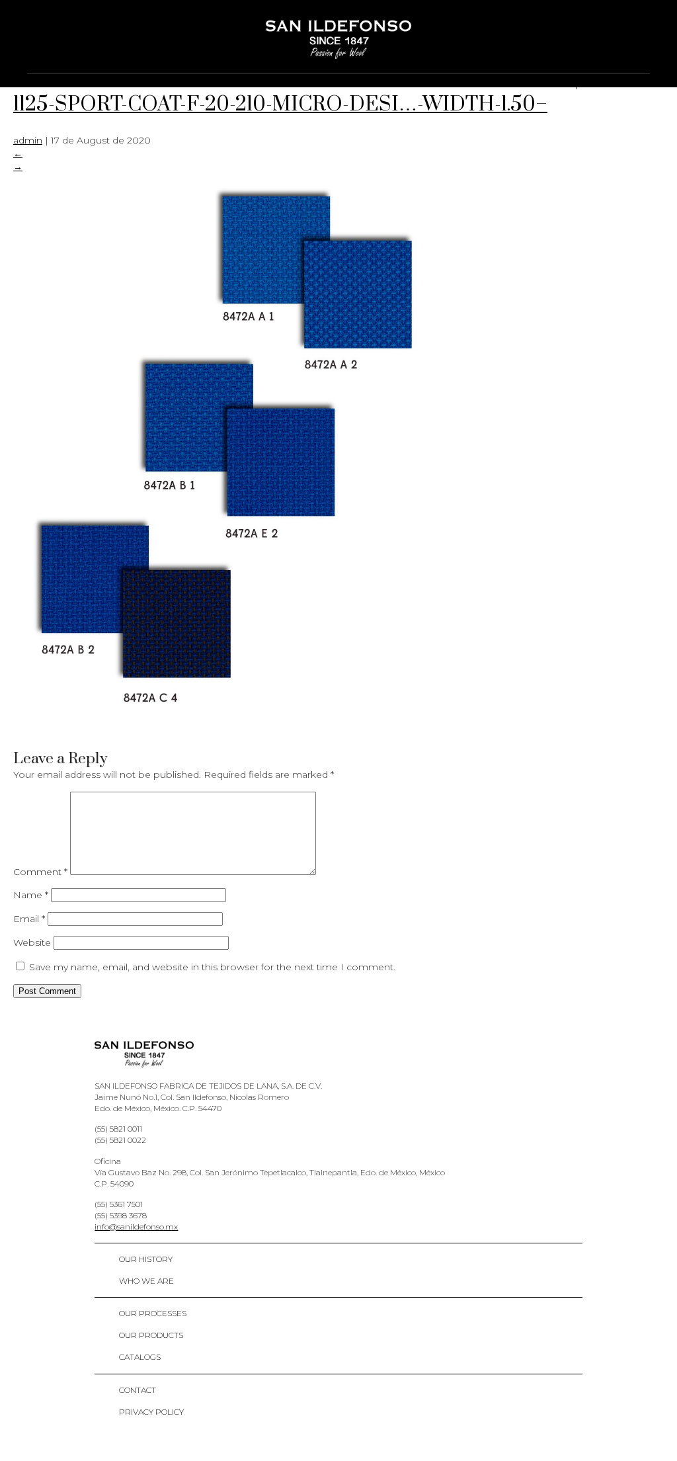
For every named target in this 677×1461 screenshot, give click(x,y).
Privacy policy (151, 1412)
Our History (146, 1259)
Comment (40, 872)
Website (32, 942)
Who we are (146, 1281)
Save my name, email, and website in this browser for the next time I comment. (212, 967)
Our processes (152, 1313)
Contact (137, 1390)
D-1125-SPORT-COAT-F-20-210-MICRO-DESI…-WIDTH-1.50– (321, 91)
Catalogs (140, 1357)
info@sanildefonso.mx (136, 1226)
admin (27, 140)
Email (29, 919)
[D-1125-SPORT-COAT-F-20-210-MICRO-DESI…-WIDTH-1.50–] (224, 732)
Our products (151, 1335)
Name (30, 895)
